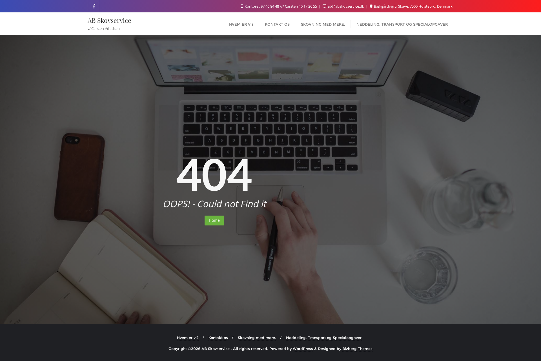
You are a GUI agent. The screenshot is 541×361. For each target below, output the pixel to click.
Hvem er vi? (188, 337)
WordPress (303, 348)
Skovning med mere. (257, 337)
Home (214, 220)
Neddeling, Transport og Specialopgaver (324, 337)
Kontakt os (218, 337)
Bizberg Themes (357, 348)
